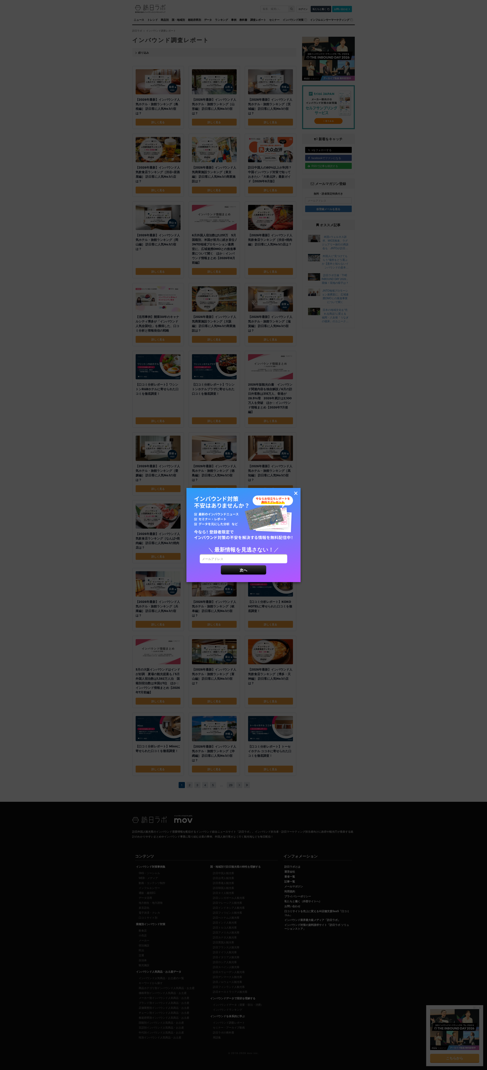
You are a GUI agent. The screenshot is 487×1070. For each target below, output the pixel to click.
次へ (243, 570)
